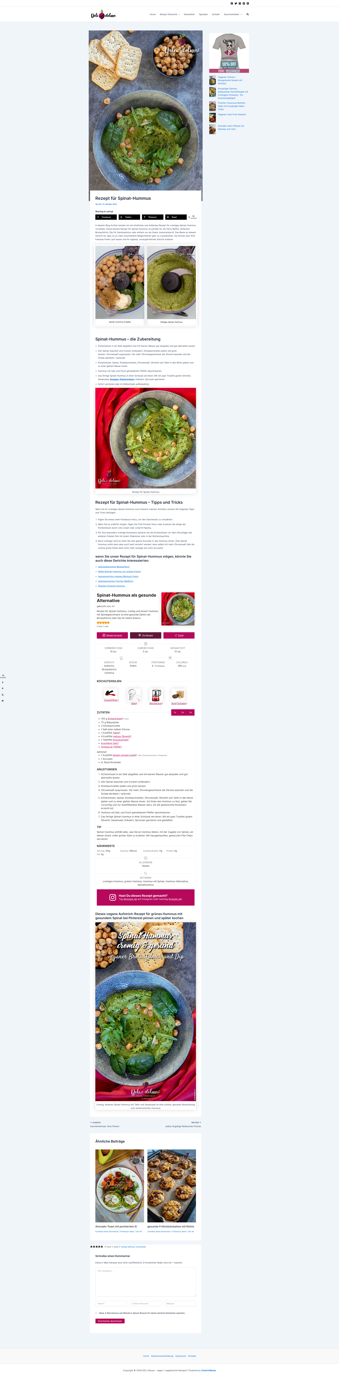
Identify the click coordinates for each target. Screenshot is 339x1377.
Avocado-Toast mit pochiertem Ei (116, 1226)
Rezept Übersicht (168, 14)
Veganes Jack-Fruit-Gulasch (232, 114)
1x (175, 712)
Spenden (203, 14)
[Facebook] (232, 3)
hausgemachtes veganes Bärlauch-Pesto (118, 576)
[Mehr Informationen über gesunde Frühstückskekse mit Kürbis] (171, 1185)
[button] (178, 14)
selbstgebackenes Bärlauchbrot (114, 566)
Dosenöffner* (111, 700)
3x (190, 712)
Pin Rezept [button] (147, 635)
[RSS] (248, 3)
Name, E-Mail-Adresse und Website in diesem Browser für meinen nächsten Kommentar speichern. (142, 1313)
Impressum (180, 1356)
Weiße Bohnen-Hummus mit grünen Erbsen (119, 571)
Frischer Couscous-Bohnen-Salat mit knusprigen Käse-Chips (232, 106)
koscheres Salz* (110, 743)
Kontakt (216, 14)
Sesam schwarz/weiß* (125, 755)
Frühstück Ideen (127, 1231)
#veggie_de (175, 899)
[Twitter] (236, 3)
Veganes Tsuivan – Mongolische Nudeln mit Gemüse (230, 80)
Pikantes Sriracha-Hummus (111, 586)
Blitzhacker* (156, 703)
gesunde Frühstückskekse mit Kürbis (170, 1226)
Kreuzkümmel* (121, 739)
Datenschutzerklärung (162, 1356)
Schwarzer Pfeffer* (111, 746)
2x (182, 712)
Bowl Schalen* (179, 703)
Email (181, 635)
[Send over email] (2, 700)
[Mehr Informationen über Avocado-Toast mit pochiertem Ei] (119, 1185)
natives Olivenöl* (122, 736)
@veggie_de (130, 899)
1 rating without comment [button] (132, 1246)
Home (153, 14)
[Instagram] (240, 3)
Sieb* (134, 703)
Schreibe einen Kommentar (107, 1231)
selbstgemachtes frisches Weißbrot (115, 581)
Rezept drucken (114, 635)
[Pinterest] (244, 3)
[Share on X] (2, 694)
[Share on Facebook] (2, 682)
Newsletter (189, 14)
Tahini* (116, 732)
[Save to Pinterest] (2, 688)
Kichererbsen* (116, 718)
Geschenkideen (231, 14)
